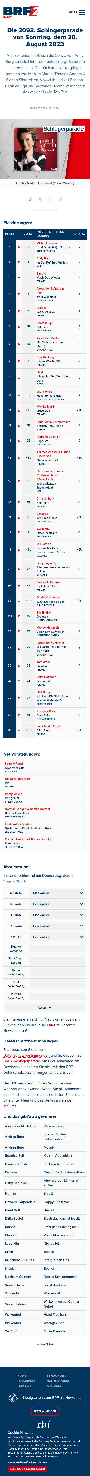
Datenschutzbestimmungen (26, 1055)
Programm (26, 1381)
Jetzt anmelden (45, 1411)
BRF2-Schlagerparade (21, 1061)
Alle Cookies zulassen (27, 1469)
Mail (6, 1106)
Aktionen (54, 1386)
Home (22, 1376)
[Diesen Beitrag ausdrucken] (40, 199)
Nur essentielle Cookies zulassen (27, 1462)
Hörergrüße (58, 1381)
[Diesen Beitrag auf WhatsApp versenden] (60, 199)
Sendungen (56, 1376)
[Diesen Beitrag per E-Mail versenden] (30, 199)
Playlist (24, 1386)
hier (52, 1025)
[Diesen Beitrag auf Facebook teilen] (50, 199)
